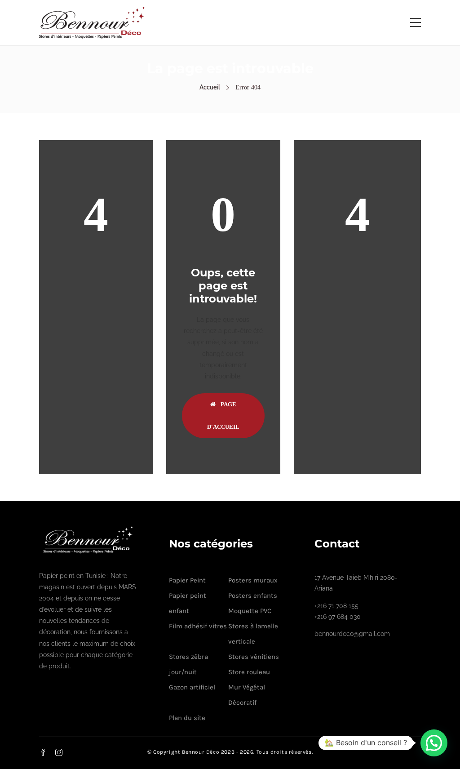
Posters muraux (253, 580)
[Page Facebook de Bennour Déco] (48, 752)
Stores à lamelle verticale (253, 633)
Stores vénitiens (253, 657)
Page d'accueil (223, 415)
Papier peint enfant (187, 603)
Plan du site (187, 718)
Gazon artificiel (192, 687)
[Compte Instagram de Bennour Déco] (64, 752)
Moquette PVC (249, 611)
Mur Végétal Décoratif (246, 695)
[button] (433, 742)
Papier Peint (187, 580)
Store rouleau (249, 672)
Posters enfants (252, 595)
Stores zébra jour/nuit (188, 664)
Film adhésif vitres (198, 626)
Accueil (209, 87)
